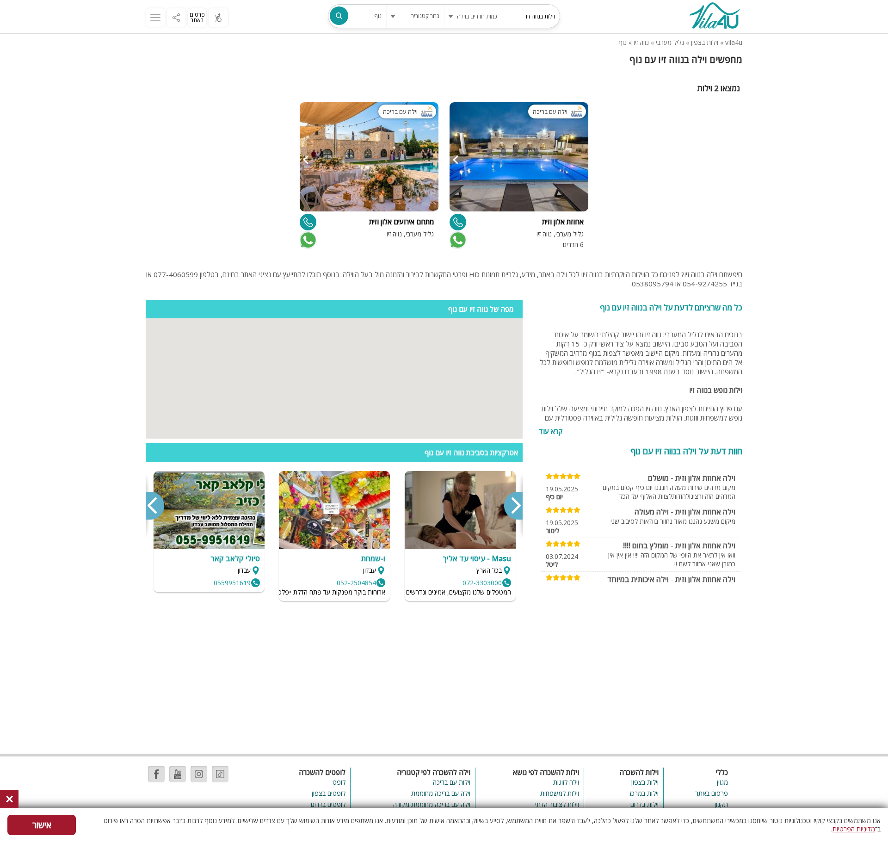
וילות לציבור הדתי (557, 804)
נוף (622, 42)
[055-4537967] (458, 222)
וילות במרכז (644, 793)
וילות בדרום (644, 804)
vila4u (733, 42)
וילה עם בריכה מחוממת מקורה (431, 804)
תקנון (721, 804)
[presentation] (513, 505)
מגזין (722, 782)
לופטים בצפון (328, 793)
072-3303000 (482, 582)
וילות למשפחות (559, 793)
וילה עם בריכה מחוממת (440, 793)
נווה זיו (641, 42)
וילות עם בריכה (451, 782)
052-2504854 (356, 582)
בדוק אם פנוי (457, 240)
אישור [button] (41, 824)
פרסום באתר (197, 17)
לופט (339, 782)
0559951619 (232, 582)
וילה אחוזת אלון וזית (705, 478)
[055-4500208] (308, 222)
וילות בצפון (704, 42)
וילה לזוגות (566, 782)
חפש (339, 15)
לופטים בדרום (328, 804)
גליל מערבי (670, 42)
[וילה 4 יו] (714, 16)
